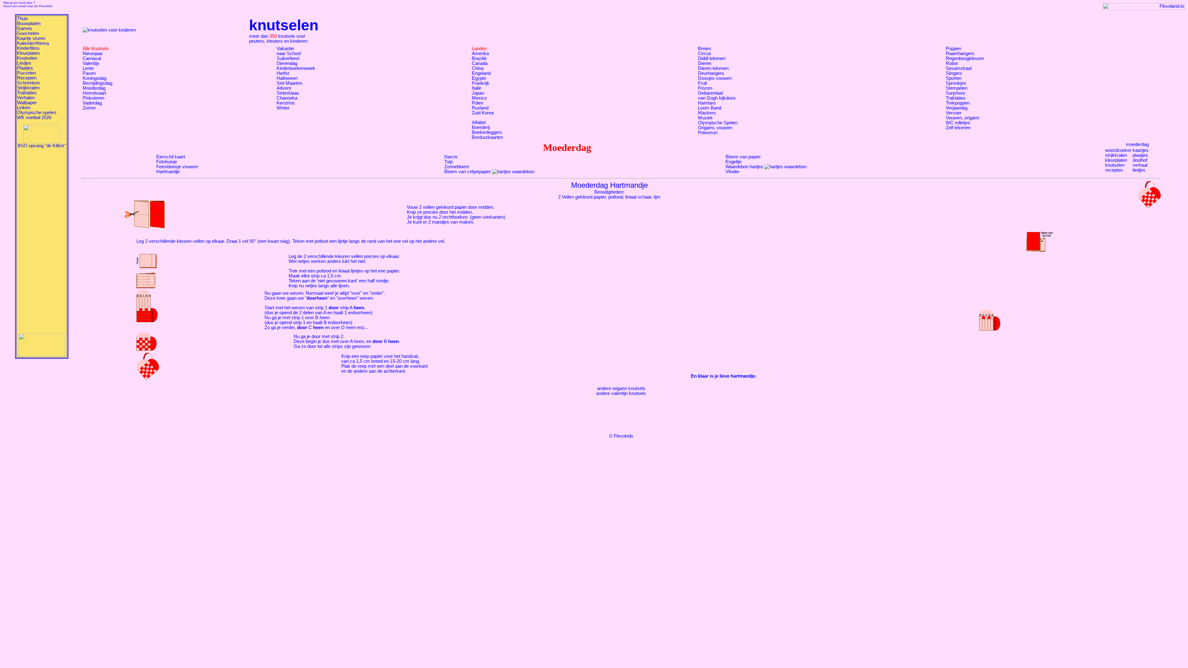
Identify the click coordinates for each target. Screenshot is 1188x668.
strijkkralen (1116, 155)
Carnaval (92, 58)
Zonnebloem (456, 166)
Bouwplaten (29, 23)
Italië (476, 88)
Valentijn (91, 63)
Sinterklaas (288, 93)
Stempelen (956, 88)
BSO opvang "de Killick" (42, 145)
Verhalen (26, 97)
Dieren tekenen (713, 68)
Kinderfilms (28, 48)
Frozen (705, 88)
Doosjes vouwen (715, 78)
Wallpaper (27, 102)
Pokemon (707, 132)
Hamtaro (707, 103)
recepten (1114, 170)
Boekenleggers (487, 132)
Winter (283, 107)
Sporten (954, 78)
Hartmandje (168, 171)
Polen (477, 103)
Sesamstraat (959, 68)
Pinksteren (93, 98)
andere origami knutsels (621, 388)
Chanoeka (287, 98)
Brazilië (479, 58)
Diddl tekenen (711, 58)
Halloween (287, 78)
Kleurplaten (28, 53)
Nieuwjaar (93, 53)
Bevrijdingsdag (97, 83)
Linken (23, 107)
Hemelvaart (94, 93)
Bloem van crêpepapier (467, 171)
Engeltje (733, 161)
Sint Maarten (289, 83)
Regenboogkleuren (965, 58)
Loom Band (709, 107)
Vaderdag (92, 103)
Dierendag (287, 63)
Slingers (954, 73)
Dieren (704, 63)
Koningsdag (94, 78)
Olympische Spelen (718, 122)
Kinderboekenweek (296, 68)
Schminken (28, 82)
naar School (289, 53)
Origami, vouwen (715, 127)
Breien (704, 48)
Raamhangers (960, 53)
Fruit (702, 83)
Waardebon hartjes (744, 166)
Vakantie (285, 48)
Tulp (448, 161)
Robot (952, 63)
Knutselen (27, 58)
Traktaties (27, 92)
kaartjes (1141, 150)
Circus (704, 53)
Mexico (479, 98)
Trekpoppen (958, 103)
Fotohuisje (166, 161)
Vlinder (732, 171)
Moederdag (94, 88)
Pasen (89, 73)
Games (24, 28)
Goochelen (28, 33)
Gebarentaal (710, 93)
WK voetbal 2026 (34, 117)
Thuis (22, 18)
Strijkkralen (28, 87)
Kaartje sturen (31, 38)
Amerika (480, 53)
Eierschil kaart (170, 156)
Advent (284, 88)
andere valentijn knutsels (621, 393)
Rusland (480, 107)
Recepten (27, 77)
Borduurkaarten (487, 137)
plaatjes (1140, 155)
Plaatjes (25, 68)
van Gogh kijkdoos (717, 98)
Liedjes (24, 63)
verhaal (1140, 165)
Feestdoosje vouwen (177, 166)
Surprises (955, 93)
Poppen (953, 48)
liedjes (1139, 170)
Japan (478, 93)
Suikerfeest (288, 58)
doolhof (1140, 160)
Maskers (707, 112)
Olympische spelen (36, 112)
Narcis (451, 156)
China (478, 68)
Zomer (89, 107)
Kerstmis (286, 103)
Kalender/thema (33, 43)
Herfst (283, 73)
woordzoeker (1118, 150)
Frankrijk (480, 83)
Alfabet (479, 122)
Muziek (705, 117)
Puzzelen (26, 73)
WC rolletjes (958, 122)
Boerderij (481, 127)
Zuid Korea (483, 112)
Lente (88, 68)
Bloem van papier (743, 156)
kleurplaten (1116, 160)
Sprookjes (956, 83)
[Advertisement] (42, 241)
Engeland (481, 73)
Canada (480, 63)
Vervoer (954, 112)
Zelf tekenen (958, 127)
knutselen (1115, 165)
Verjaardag (956, 107)
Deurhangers (711, 73)
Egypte (479, 78)
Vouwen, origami (962, 117)
